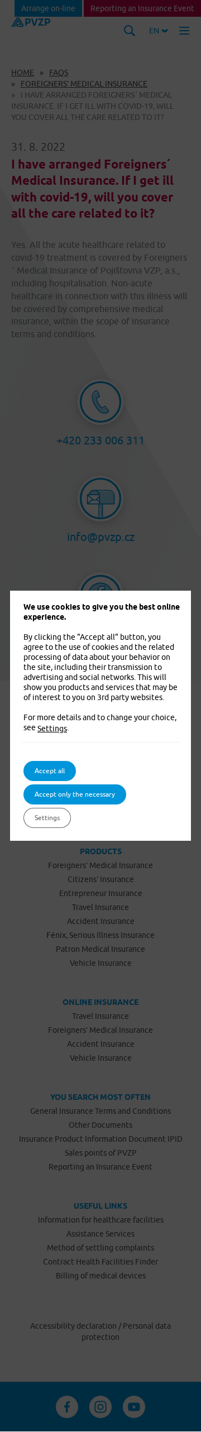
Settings (52, 728)
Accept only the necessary (75, 794)
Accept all (50, 771)
